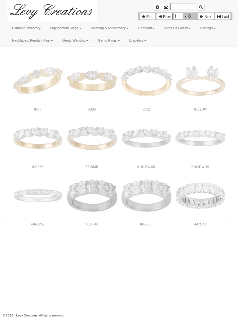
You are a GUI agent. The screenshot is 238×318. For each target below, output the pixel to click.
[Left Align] (157, 7)
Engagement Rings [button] (64, 28)
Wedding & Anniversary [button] (108, 28)
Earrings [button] (206, 28)
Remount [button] (145, 28)
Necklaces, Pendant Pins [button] (31, 40)
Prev (166, 16)
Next (208, 16)
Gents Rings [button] (107, 40)
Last (225, 16)
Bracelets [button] (136, 40)
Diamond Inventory (26, 28)
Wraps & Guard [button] (176, 28)
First (149, 16)
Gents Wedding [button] (74, 40)
